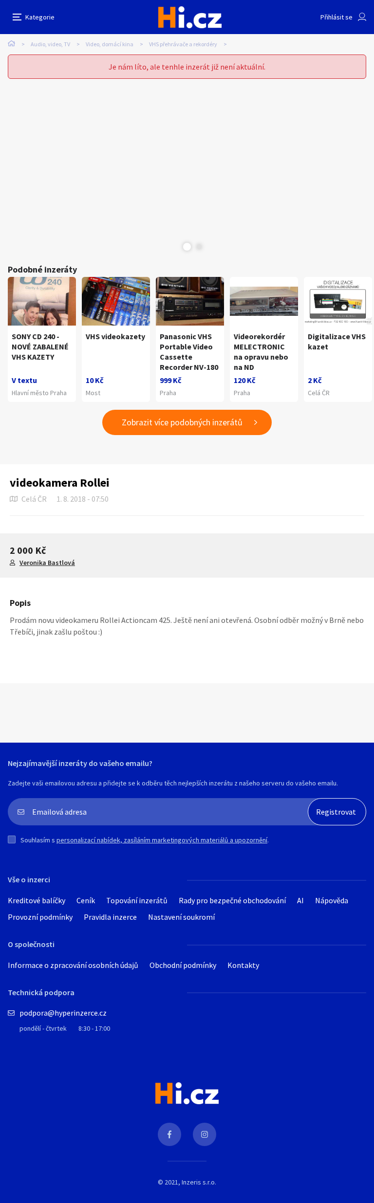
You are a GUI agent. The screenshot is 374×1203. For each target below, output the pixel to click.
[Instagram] (204, 1134)
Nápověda (331, 900)
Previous (174, 246)
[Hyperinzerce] (189, 17)
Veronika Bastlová (47, 562)
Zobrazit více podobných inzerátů (182, 422)
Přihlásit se (336, 17)
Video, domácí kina (109, 44)
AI (300, 900)
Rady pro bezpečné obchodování (232, 900)
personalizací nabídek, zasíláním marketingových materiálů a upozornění (161, 840)
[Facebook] (169, 1134)
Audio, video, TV (50, 44)
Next (199, 246)
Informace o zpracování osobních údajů (73, 965)
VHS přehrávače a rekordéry (183, 44)
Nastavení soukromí (181, 917)
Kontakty (243, 965)
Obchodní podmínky (183, 965)
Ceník (85, 900)
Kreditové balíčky (36, 900)
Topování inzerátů (137, 900)
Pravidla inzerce (110, 917)
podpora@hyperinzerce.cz (63, 1013)
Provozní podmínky (40, 917)
